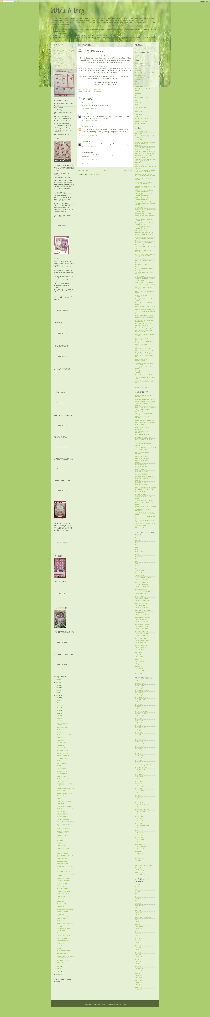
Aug (58, 710)
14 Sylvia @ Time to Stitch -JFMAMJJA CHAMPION (143, 198)
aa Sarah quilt (139, 814)
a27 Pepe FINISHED (141, 638)
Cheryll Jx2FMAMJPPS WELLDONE (142, 410)
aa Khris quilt (139, 741)
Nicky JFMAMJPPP (141, 485)
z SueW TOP (139, 666)
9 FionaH (138, 903)
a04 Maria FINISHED (141, 584)
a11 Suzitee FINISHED (142, 601)
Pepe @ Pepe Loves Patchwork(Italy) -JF (141, 359)
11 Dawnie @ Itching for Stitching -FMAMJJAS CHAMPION (145, 186)
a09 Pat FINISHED (140, 596)
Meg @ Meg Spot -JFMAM (143, 342)
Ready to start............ (63, 819)
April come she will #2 (63, 891)
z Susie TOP (139, 668)
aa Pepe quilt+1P (140, 790)
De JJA (137, 84)
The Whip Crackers (141, 131)
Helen (137, 547)
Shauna (137, 563)
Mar (58, 966)
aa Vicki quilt (139, 851)
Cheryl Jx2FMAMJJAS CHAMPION (145, 407)
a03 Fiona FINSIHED (141, 582)
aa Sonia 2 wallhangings (142, 825)
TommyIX (111, 1004)
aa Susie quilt (139, 835)
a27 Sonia (138, 945)
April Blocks (60, 740)
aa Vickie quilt (139, 853)
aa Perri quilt (139, 793)
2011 (57, 698)
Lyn (136, 559)
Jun (58, 715)
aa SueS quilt (139, 830)
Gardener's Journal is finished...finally (63, 831)
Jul (58, 713)
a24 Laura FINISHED (141, 631)
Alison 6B (138, 860)
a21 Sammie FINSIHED (142, 624)
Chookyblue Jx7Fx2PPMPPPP (144, 414)
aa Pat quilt (138, 783)
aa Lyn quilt (138, 758)
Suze (136, 568)
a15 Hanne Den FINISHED (143, 610)
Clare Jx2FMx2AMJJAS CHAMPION (142, 417)
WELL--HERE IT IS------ (64, 814)
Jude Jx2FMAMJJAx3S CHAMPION (142, 452)
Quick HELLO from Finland (65, 856)
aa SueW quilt (139, 832)
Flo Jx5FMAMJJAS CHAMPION (144, 437)
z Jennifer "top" (139, 971)
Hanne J (137, 545)
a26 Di (137, 943)
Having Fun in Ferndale (64, 801)
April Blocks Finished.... (64, 896)
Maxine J (138, 68)
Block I (59, 851)
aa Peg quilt (138, 788)
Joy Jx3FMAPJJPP (141, 450)
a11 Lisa (137, 908)
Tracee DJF (138, 573)
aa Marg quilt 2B (140, 769)
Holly (136, 104)
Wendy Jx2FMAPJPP (141, 528)
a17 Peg (137, 922)
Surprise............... (62, 933)
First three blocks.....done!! (64, 871)
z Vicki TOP (138, 673)
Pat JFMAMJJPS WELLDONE (144, 489)
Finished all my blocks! (63, 758)
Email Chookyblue (59, 63)
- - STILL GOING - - (140, 276)
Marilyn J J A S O (140, 75)
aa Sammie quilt (140, 807)
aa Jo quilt (138, 730)
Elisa (136, 542)
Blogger (124, 1004)
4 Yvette (137, 891)
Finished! (59, 926)
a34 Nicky (138, 959)
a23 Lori (137, 936)
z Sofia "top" (138, 989)
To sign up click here (60, 48)
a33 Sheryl (138, 957)
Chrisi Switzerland (140, 107)
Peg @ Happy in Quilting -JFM (144, 353)
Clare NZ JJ (138, 111)
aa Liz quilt (138, 751)
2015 (57, 687)
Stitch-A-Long (61, 732)
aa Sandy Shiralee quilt (142, 809)
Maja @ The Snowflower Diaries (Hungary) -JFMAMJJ (144, 324)
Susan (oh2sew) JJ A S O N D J (144, 73)
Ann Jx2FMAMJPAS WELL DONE (145, 401)
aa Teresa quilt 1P (140, 844)
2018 (57, 680)
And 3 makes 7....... (62, 781)
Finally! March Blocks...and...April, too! (64, 915)
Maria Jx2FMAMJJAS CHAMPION (145, 476)
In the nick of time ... (62, 727)
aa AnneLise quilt (140, 683)
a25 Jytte (138, 940)
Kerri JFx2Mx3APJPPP (142, 458)
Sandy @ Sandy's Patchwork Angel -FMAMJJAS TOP (145, 210)
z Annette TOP (139, 650)
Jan (58, 971)
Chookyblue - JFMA (141, 133)
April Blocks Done (62, 918)
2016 (57, 685)
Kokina (137, 554)
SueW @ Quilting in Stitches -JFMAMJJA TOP (144, 219)
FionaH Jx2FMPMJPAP (142, 435)
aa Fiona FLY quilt (140, 713)
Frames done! (61, 943)
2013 (57, 693)
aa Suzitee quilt (139, 839)
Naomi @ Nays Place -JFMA (143, 348)
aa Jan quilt (138, 723)
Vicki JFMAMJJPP (140, 525)
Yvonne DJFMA (140, 575)
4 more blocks (61, 840)
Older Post (127, 170)
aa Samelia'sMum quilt (142, 804)
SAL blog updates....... (63, 886)
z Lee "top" (138, 978)
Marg (136, 95)
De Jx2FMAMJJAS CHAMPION (144, 420)
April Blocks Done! (62, 776)
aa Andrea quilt (139, 681)
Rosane (137, 561)
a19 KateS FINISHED (141, 619)
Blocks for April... (62, 861)
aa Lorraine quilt (140, 755)
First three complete (62, 888)
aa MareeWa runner (141, 767)
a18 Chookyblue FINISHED (143, 617)
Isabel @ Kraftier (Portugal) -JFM (144, 309)
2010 (57, 974)
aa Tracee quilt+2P (140, 849)
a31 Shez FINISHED (141, 647)
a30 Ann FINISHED (141, 645)
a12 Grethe (138, 910)
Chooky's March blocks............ (65, 935)
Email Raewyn (58, 60)
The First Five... (61, 811)
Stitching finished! (62, 773)
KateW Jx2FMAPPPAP (142, 456)
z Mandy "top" (139, 985)
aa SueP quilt (139, 828)
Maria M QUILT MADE (141, 97)
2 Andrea (138, 887)
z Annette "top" (139, 968)
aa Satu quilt (139, 816)
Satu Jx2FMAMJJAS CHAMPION (145, 500)
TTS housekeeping (96, 91)
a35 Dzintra (138, 961)
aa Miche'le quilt (140, 776)
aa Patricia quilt (139, 786)
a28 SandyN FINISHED (142, 640)
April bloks (60, 921)
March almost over (62, 960)
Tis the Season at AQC (63, 828)
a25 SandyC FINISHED (142, 633)
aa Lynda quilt (139, 760)
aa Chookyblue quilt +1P (142, 690)
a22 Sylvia (138, 933)
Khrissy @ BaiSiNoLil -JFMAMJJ (145, 317)
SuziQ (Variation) (140, 570)
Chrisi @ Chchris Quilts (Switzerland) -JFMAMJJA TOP (144, 231)
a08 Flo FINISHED (140, 594)
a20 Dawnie (138, 929)
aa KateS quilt (139, 739)
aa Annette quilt (139, 685)
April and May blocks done (64, 793)
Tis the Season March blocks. (65, 809)
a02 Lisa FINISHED (141, 580)
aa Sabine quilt (139, 802)
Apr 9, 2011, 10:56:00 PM (89, 159)
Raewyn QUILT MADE (141, 121)
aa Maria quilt (139, 772)
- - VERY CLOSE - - (141, 258)
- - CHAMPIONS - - (140, 139)
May (58, 718)
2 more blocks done (62, 750)
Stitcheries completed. (63, 880)
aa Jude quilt (139, 734)
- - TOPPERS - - (140, 207)
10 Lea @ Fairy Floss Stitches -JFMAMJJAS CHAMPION (144, 182)
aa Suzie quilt (139, 837)
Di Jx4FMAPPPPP (140, 425)
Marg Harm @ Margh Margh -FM (144, 328)
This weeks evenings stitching (65, 821)
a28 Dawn (138, 947)
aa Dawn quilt (139, 695)
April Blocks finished (63, 853)
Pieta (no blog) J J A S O (142, 63)
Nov (58, 702)
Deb (136, 81)
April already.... (61, 901)
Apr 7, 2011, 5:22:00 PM (89, 108)
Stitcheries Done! (62, 771)
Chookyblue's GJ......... (63, 768)
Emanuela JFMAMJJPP (142, 427)
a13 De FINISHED (140, 605)
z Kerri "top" (138, 975)
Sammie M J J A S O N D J (143, 66)
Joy (136, 109)
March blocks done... (63, 940)
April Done (60, 798)
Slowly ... (59, 948)
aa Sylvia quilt (139, 842)
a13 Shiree (138, 912)
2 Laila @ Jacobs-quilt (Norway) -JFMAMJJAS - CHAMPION (145, 148)
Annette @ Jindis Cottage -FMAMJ (145, 285)
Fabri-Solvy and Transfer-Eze (65, 869)
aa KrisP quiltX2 (140, 746)
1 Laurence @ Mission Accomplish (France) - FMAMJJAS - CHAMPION (145, 143)
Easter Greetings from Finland (65, 788)
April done (60, 843)
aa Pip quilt (138, 797)
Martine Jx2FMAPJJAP (142, 482)
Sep (58, 708)
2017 (57, 682)
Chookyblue (86, 91)
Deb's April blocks (62, 748)
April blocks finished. (63, 848)
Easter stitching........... (63, 796)
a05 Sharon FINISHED (142, 587)
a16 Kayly (138, 919)
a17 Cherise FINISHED (142, 615)
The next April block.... (63, 816)
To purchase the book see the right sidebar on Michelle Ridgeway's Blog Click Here (64, 52)
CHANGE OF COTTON (64, 951)
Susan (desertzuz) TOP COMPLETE (142, 78)
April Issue (60, 730)
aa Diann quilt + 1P (141, 704)
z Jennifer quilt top (140, 874)
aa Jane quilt (139, 725)
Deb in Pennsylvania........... (65, 838)
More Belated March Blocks (65, 909)
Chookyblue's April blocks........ (62, 723)
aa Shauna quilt (140, 818)
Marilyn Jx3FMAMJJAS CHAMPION (142, 479)
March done (60, 803)
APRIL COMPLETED (63, 893)
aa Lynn (137, 762)
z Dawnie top (139, 872)
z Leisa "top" (139, 980)
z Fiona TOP (139, 652)
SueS (137, 566)
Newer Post (83, 170)
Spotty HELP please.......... (64, 835)
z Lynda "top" (139, 982)
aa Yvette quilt (139, 858)
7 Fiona (137, 898)
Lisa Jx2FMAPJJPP (141, 467)
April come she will (62, 911)
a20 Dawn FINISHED (141, 622)
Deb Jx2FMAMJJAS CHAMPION (145, 422)
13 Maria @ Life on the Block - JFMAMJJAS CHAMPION (144, 194)
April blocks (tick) (62, 737)
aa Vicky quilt (139, 856)
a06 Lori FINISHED (141, 589)
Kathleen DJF (139, 552)
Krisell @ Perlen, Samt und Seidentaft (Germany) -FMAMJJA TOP (144, 215)
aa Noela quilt (139, 781)
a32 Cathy (138, 954)
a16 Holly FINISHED (141, 612)
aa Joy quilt (138, 732)
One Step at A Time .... (63, 904)
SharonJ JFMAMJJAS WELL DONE (145, 506)
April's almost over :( (63, 779)
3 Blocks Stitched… (62, 883)
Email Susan (57, 65)
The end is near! (61, 742)
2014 (57, 690)
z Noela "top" (139, 987)
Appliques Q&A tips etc (142, 387)
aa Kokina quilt (139, 744)
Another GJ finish (62, 858)
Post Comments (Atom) (93, 174)
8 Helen (137, 901)
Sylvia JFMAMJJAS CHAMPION (144, 521)
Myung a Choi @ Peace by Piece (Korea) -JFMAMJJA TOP (145, 255)
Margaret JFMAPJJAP (141, 474)
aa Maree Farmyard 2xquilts (143, 765)
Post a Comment (85, 163)
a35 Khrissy (138, 964)
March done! (60, 946)
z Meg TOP (138, 664)
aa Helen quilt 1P (140, 718)
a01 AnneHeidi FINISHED (143, 577)
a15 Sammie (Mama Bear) (143, 917)
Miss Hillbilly (86, 126)
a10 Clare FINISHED (141, 598)
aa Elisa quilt (139, 706)
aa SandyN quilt (140, 811)
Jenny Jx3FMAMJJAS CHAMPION (145, 447)
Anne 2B (137, 863)
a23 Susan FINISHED (141, 629)
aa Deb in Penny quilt (141, 697)
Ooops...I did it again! (63, 753)
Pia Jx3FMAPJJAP (141, 494)
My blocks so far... (62, 763)
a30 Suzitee (138, 950)
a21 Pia (137, 931)
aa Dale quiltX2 (139, 692)
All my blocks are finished (64, 806)
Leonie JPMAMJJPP (141, 464)
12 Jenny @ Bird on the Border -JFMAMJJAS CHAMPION (144, 190)
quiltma (84, 141)
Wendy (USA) (139, 90)
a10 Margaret (139, 905)
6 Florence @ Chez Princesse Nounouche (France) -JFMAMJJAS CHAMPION (145, 166)
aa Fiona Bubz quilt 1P (142, 711)
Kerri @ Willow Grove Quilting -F (144, 315)
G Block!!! (60, 963)
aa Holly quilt (139, 720)
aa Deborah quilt (140, 699)
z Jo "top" (138, 973)
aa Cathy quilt (139, 688)
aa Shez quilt (139, 821)
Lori (136, 100)
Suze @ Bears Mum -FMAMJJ (144, 375)
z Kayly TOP (139, 657)
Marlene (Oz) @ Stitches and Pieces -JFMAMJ (143, 330)
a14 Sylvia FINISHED (141, 608)
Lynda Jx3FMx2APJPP (142, 469)
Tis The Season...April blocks (65, 866)
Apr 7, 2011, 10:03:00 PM (89, 121)
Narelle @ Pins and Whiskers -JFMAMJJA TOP (144, 243)
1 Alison (137, 884)
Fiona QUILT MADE (141, 123)
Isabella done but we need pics (144, 865)
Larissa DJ (138, 556)
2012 (57, 695)
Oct (58, 705)
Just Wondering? (62, 953)
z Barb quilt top (139, 870)
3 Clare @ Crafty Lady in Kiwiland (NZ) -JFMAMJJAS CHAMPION (145, 152)
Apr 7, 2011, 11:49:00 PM (89, 135)
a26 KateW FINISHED (141, 636)
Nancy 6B (138, 867)
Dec (58, 700)
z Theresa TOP (139, 671)
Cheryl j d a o (139, 86)
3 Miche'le (138, 889)
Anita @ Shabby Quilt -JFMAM (144, 282)
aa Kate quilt (139, 737)
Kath (136, 549)
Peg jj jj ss (138, 93)
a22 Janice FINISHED (141, 626)
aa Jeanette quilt (140, 727)
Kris (83, 114)
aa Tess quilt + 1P (140, 846)
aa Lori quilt (138, 753)
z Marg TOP (138, 659)
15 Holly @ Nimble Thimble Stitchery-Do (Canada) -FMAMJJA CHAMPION (145, 203)
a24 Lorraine (139, 938)
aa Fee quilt (138, 709)
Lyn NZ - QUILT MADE (142, 118)
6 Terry (137, 896)
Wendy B (138, 102)
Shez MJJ (138, 116)
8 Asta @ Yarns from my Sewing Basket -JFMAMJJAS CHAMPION (145, 175)
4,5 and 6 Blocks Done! (64, 755)
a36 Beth (138, 966)
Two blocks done (62, 938)
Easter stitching (61, 745)
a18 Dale (138, 924)
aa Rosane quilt (140, 800)
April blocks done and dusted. (65, 735)
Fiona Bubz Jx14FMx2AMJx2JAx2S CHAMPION (142, 431)
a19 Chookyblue (140, 926)
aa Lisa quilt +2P (140, 748)
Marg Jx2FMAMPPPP (141, 471)
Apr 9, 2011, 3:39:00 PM (89, 146)
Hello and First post (62, 863)
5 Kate (137, 894)
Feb (58, 968)
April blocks (60, 761)
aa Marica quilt (139, 774)
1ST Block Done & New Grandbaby (64, 929)
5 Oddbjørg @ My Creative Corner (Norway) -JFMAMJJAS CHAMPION (145, 161)
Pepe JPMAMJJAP (141, 492)
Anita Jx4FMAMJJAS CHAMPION (145, 399)
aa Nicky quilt (139, 779)
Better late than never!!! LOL (65, 923)
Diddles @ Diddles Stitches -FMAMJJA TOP (143, 251)
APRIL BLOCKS (62, 791)
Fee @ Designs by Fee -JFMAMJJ (145, 306)
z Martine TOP (139, 661)
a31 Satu (138, 952)
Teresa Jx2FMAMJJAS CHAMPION (145, 523)
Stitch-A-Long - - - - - (78, 10)
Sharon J (138, 70)
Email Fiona (57, 58)
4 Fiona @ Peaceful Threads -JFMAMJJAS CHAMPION (144, 156)
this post (111, 76)
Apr (58, 721)
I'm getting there (61, 845)
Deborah (137, 540)
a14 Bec (137, 915)
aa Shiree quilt (139, 823)
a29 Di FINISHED (140, 643)
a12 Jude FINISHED (141, 603)
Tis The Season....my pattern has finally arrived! (65, 956)
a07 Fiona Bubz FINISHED (143, 591)
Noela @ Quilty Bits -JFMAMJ (144, 350)
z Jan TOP (138, 654)
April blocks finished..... (63, 878)
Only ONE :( (60, 898)
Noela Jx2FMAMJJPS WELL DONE (145, 487)
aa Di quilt (138, 702)
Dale (136, 538)
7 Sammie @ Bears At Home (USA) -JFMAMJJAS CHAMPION (145, 171)
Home (105, 170)
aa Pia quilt (138, 795)
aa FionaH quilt (139, 716)
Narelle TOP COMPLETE (142, 88)
